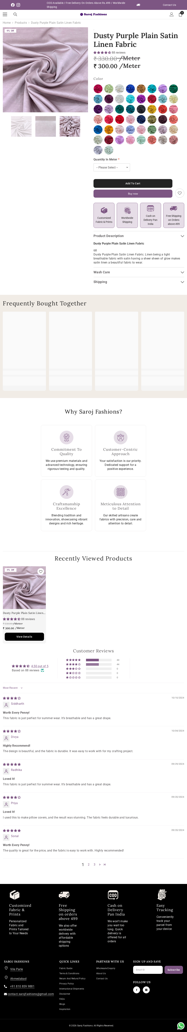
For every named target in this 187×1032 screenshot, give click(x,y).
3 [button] (94, 864)
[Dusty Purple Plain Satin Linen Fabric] (24, 587)
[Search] (15, 14)
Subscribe (173, 969)
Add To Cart (132, 183)
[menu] (5, 14)
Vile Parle (16, 969)
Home (7, 22)
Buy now (133, 193)
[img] (12, 698)
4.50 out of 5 (39, 666)
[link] (24, 372)
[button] (103, 52)
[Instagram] (146, 989)
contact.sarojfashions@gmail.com (31, 994)
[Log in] (172, 14)
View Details (24, 636)
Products (21, 22)
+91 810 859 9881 (22, 986)
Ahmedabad (18, 978)
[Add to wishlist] (179, 193)
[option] (45, 69)
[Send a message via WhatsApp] (181, 1026)
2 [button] (88, 864)
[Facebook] (136, 989)
